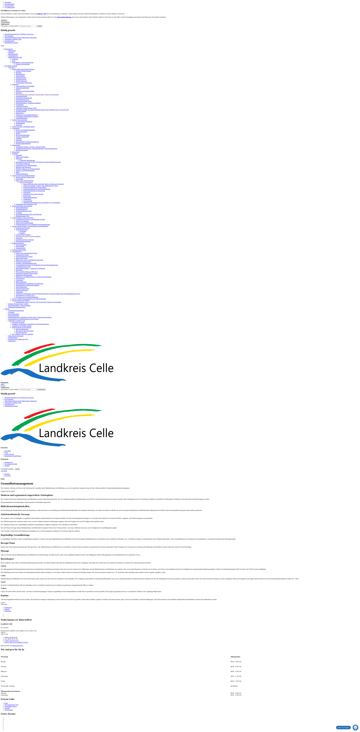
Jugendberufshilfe (21, 111)
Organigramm (8, 710)
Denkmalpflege (20, 76)
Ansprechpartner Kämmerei (24, 121)
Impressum (7, 611)
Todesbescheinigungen (22, 288)
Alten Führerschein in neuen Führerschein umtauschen (20, 37)
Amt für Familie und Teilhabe (21, 300)
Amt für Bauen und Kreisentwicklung (23, 69)
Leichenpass (19, 280)
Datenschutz (8, 607)
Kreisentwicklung (21, 79)
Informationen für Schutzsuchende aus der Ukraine (23, 319)
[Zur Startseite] (180, 362)
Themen (6, 309)
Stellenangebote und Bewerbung (21, 327)
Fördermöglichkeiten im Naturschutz (34, 191)
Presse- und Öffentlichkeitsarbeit (25, 130)
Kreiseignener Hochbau (23, 228)
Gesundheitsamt (16, 251)
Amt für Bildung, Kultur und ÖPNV (23, 218)
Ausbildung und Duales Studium (21, 326)
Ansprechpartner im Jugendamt (25, 86)
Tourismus (19, 212)
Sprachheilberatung (21, 287)
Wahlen (18, 133)
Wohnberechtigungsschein (23, 211)
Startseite (7, 474)
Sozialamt (15, 153)
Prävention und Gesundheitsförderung (27, 297)
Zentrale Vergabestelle (22, 137)
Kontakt (6, 609)
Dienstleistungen (13, 54)
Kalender (22, 233)
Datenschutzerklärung (64, 17)
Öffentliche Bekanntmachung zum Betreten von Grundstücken (41, 202)
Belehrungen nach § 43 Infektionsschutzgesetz (29, 260)
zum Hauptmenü (9, 4)
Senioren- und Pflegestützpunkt (25, 170)
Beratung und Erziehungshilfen (25, 91)
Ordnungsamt (16, 145)
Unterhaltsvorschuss (22, 106)
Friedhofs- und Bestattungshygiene (26, 263)
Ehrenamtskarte (12, 337)
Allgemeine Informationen (27, 160)
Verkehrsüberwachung (11, 42)
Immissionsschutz (21, 77)
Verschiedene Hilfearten (23, 164)
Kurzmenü (7, 475)
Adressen (11, 52)
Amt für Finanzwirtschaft (19, 120)
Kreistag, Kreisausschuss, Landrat (18, 304)
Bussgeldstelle (20, 246)
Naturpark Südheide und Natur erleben (34, 187)
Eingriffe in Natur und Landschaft (33, 194)
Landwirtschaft (27, 201)
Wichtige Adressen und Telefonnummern (28, 169)
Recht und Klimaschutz (23, 135)
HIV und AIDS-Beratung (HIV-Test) (27, 272)
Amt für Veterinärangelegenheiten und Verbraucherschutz (29, 299)
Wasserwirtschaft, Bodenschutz (25, 177)
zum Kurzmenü (9, 5)
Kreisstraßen (19, 179)
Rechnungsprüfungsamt (19, 250)
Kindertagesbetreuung (22, 99)
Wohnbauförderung (21, 209)
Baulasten (19, 72)
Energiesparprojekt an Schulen (25, 239)
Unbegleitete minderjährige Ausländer (27, 116)
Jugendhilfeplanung (21, 118)
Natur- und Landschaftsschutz (24, 180)
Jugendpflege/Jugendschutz (24, 98)
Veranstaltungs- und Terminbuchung (22, 62)
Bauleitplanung (20, 74)
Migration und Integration (23, 167)
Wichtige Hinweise (21, 81)
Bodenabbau (27, 196)
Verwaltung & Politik (10, 66)
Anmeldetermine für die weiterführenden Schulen (30, 219)
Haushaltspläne (20, 123)
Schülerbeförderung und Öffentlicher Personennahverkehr (33, 224)
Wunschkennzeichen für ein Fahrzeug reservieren (19, 34)
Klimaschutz (12, 341)
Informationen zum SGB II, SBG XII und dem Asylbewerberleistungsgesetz (38, 162)
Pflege (18, 172)
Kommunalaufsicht (21, 131)
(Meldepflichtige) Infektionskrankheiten (27, 285)
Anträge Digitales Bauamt (23, 71)
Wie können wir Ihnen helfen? (10, 26)
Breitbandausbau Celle (22, 216)
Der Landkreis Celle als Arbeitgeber (22, 334)
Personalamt (15, 152)
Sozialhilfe (19, 155)
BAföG (18, 89)
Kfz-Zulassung (8, 36)
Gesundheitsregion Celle (23, 267)
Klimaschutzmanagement (23, 241)
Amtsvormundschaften (22, 88)
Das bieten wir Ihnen (18, 322)
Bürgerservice (8, 49)
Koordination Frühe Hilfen (24, 101)
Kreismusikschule (13, 315)
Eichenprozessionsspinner (23, 261)
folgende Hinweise (17, 645)
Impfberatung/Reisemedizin (24, 275)
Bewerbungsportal (13, 314)
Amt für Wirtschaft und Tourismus (22, 206)
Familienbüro (20, 104)
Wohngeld (19, 158)
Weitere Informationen (26, 182)
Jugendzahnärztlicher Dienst (24, 256)
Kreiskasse (19, 125)
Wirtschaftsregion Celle (15, 57)
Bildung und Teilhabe (22, 157)
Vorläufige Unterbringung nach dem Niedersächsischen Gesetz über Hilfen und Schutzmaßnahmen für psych (48, 294)
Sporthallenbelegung (22, 229)
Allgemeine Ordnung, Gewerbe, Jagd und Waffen (30, 147)
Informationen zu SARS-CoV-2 (25, 295)
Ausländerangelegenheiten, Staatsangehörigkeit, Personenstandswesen (36, 148)
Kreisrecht (19, 140)
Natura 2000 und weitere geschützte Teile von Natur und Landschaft (43, 184)
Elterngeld (19, 93)
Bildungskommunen (22, 174)
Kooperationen (20, 278)
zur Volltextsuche (9, 7)
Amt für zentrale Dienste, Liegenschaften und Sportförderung (30, 226)
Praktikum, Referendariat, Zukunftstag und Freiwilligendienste (30, 324)
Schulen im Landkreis (22, 221)
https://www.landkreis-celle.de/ (16, 642)
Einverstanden (5, 22)
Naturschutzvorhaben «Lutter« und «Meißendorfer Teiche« (40, 185)
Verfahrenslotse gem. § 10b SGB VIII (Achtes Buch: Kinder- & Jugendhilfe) (38, 302)
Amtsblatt (18, 138)
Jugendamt (15, 84)
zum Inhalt (7, 2)
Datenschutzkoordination (23, 143)
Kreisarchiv (19, 238)
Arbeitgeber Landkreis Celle (12, 39)
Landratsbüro (16, 128)
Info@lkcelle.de (11, 641)
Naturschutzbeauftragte (30, 197)
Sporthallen (23, 231)
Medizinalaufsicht (21, 282)
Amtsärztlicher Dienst (22, 255)
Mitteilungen (12, 50)
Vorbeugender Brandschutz (24, 83)
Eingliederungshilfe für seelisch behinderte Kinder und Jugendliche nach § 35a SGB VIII (42, 110)
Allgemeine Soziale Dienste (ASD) (26, 108)
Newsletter (7, 451)
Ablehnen (4, 20)
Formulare (15, 59)
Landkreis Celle (41, 14)
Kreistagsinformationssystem (16, 307)
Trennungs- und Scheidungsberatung (27, 115)
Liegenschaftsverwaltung (23, 234)
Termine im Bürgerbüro (23, 64)
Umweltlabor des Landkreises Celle (26, 204)
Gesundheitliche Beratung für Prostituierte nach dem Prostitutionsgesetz (37, 265)
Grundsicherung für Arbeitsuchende (26, 165)
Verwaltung (11, 67)
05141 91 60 (10, 637)
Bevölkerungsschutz (22, 150)
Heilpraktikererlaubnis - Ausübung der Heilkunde (30, 268)
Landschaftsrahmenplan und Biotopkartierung (36, 189)
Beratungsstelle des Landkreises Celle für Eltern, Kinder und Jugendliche (37, 94)
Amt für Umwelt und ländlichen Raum (23, 175)
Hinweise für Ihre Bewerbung (24, 331)
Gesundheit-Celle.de (10, 706)
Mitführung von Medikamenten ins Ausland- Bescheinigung (33, 277)
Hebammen (19, 270)
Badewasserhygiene (22, 258)
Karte (13, 61)
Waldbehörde (27, 199)
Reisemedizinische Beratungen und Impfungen (29, 283)
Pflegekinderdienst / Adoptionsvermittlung (28, 103)
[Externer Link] (181, 718)
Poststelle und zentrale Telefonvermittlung (28, 236)
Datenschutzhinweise (22, 329)
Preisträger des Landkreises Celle (18, 339)
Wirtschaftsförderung (22, 207)
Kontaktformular (9, 41)
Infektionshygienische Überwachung (27, 273)
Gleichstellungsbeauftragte (16, 310)
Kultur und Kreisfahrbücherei (24, 223)
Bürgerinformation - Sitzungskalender (19, 305)
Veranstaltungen (13, 56)
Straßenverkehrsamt (18, 243)
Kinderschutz (20, 113)
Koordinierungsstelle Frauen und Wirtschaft (29, 214)
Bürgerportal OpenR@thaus (12, 456)
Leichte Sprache (9, 454)
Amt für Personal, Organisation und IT (23, 126)
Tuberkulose (19, 292)
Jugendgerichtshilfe (21, 96)
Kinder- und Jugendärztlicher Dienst (26, 253)
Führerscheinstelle (21, 245)
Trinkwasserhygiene (22, 290)
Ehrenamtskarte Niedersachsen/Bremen (27, 142)
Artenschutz (26, 192)
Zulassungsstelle (20, 248)
